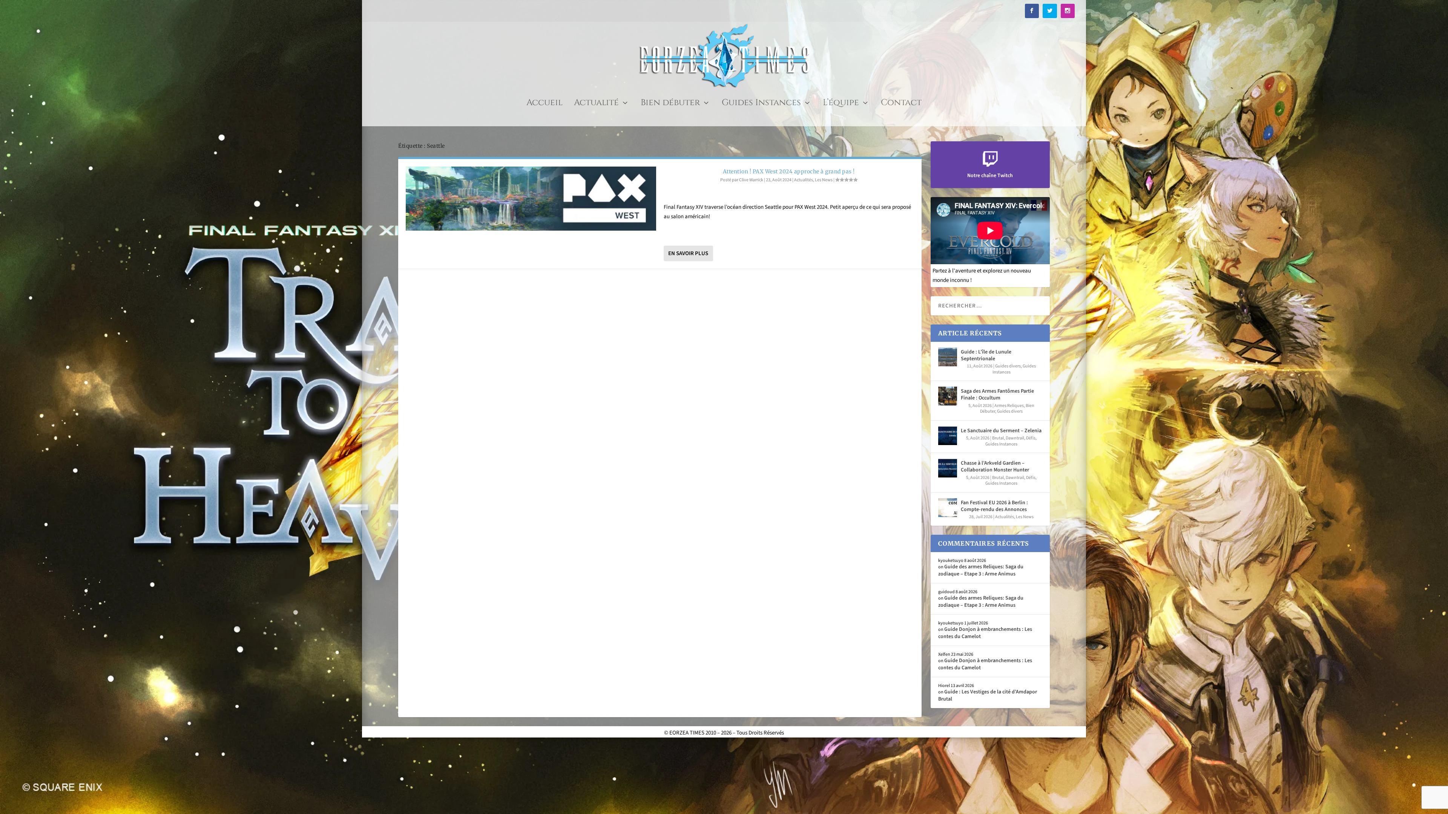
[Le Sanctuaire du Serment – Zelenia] (947, 435)
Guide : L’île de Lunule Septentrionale (986, 355)
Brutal (998, 438)
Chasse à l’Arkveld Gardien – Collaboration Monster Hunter (995, 466)
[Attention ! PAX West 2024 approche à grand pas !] (531, 199)
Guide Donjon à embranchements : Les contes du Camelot (985, 633)
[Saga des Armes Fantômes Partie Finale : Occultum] (947, 396)
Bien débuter (670, 104)
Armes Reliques (1009, 405)
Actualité (596, 104)
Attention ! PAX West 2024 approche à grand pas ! (789, 171)
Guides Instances (761, 104)
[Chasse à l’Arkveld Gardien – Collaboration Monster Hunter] (947, 468)
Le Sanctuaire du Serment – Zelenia (1001, 431)
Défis (1030, 438)
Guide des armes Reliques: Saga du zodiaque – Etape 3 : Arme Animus (980, 570)
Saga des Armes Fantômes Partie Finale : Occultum (997, 394)
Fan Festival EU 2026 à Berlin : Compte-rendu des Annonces (994, 506)
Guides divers (1008, 366)
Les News (824, 180)
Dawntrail (1015, 438)
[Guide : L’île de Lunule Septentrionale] (947, 356)
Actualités (803, 180)
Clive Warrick (751, 180)
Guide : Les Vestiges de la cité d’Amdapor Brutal (987, 695)
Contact (901, 104)
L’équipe (841, 104)
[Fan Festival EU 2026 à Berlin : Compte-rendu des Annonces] (947, 507)
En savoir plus (688, 253)
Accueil (544, 104)
